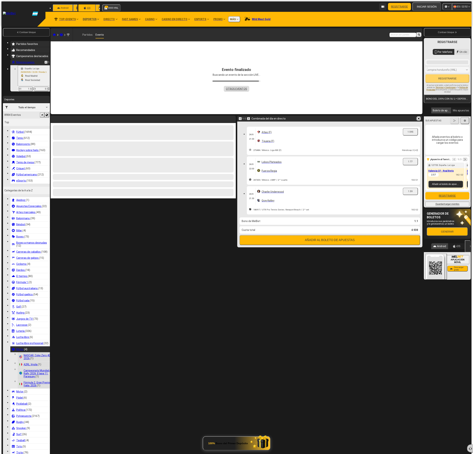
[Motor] (61, 34)
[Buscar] (419, 34)
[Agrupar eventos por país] (46, 114)
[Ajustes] (447, 6)
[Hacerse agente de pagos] (383, 6)
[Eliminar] (232, 118)
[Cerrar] (468, 295)
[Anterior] (46, 62)
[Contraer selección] (42, 114)
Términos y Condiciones (446, 129)
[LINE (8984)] (54, 34)
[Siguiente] (63, 118)
